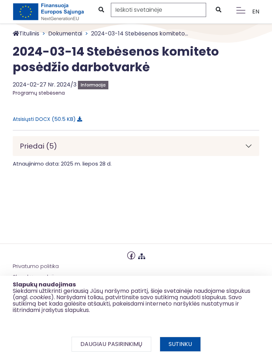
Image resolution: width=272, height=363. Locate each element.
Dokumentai (65, 33)
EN (255, 11)
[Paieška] (101, 10)
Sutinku (180, 344)
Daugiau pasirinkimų (111, 344)
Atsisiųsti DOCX (43, 119)
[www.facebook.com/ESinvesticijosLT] (131, 255)
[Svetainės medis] (141, 255)
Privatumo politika (36, 266)
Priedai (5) (38, 146)
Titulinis (29, 33)
